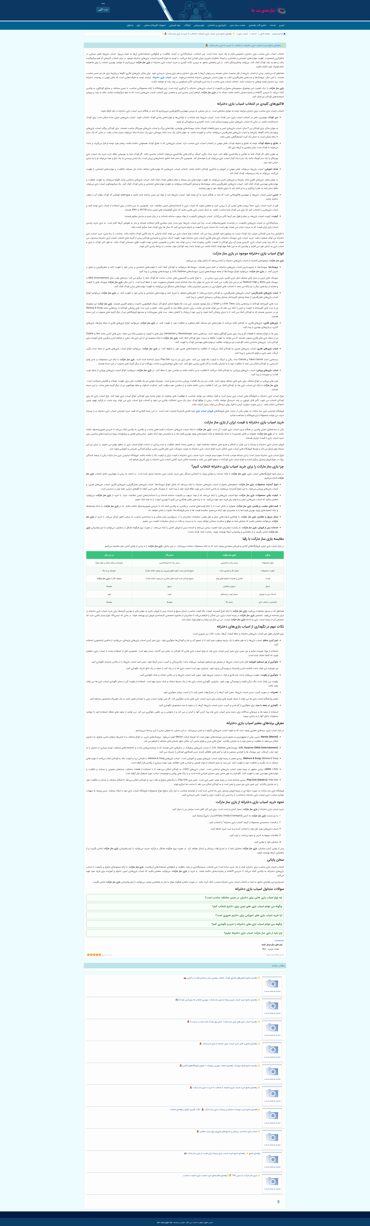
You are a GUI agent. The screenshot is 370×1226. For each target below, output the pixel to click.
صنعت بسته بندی (237, 25)
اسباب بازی (243, 34)
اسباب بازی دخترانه (162, 77)
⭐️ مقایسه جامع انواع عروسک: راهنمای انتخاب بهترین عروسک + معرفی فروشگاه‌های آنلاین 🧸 (219, 1065)
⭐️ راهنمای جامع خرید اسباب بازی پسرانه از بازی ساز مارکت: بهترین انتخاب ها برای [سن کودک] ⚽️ (217, 1000)
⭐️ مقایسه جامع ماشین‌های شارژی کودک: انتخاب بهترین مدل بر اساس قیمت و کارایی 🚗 (222, 978)
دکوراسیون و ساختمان (217, 25)
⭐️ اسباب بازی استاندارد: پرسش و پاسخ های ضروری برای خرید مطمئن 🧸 (228, 1131)
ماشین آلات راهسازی (257, 25)
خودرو (281, 25)
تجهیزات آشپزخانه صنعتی (155, 25)
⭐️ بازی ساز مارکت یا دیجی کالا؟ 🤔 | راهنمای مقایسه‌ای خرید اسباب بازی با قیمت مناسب (221, 1175)
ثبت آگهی (103, 9)
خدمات (273, 25)
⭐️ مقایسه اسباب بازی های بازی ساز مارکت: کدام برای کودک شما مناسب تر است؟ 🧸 (223, 1021)
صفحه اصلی (265, 34)
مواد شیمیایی (174, 25)
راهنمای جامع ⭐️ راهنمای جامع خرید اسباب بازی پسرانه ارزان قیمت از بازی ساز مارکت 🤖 (222, 1153)
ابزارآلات (187, 25)
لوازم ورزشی (199, 25)
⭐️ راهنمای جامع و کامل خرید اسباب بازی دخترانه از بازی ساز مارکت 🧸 (229, 1043)
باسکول (130, 25)
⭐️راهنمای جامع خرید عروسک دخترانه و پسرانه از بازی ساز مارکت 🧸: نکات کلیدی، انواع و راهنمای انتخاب (215, 1109)
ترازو (138, 25)
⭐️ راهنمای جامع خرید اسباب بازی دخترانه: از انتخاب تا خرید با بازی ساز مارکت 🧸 (199, 34)
